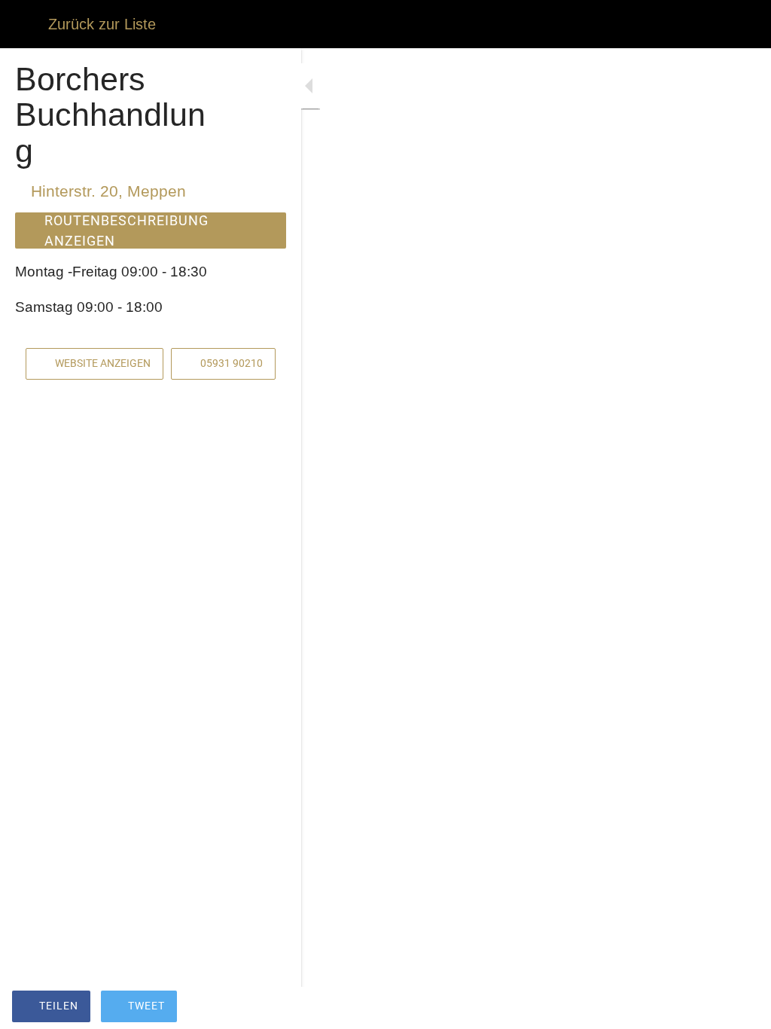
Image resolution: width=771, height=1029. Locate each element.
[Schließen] (24, 24)
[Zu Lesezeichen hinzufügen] (741, 1008)
